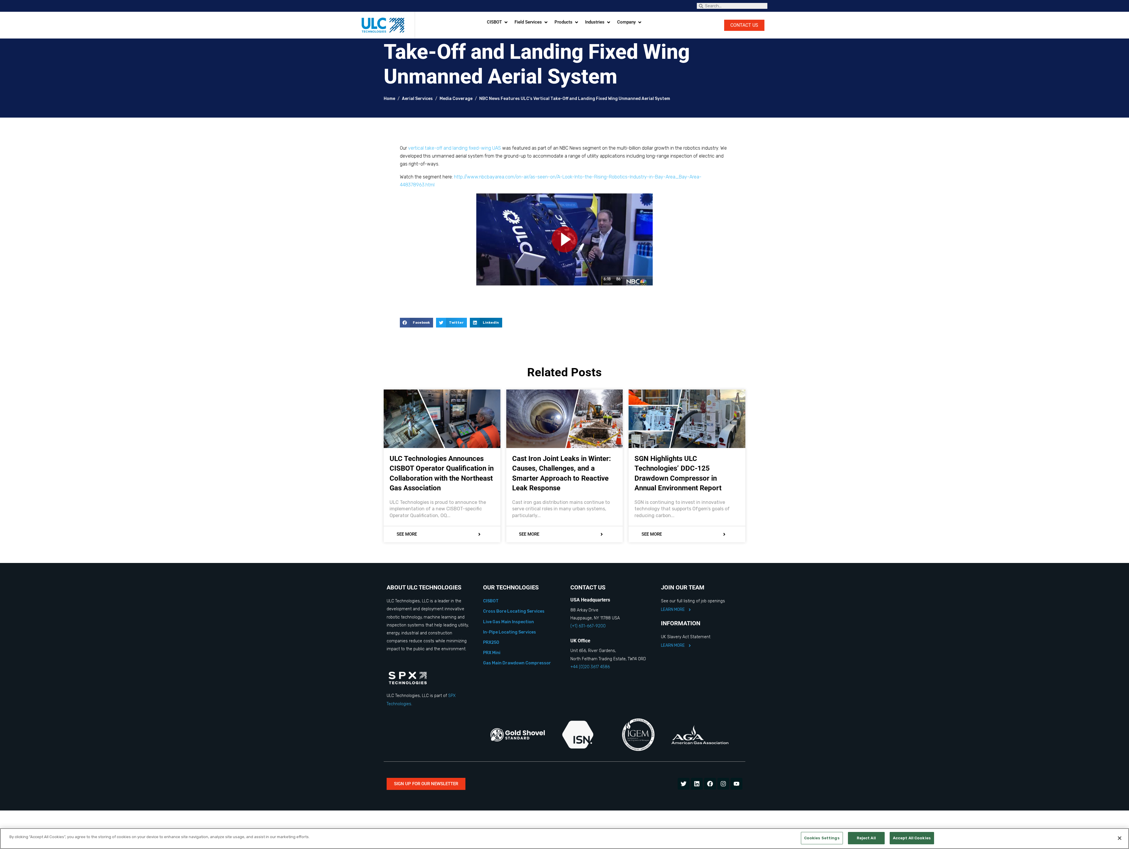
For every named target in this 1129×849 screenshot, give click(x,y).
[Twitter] (683, 784)
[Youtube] (736, 784)
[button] (498, 22)
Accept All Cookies (912, 838)
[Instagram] (723, 784)
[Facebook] (710, 784)
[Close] (1119, 838)
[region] (564, 838)
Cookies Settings (822, 838)
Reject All (866, 838)
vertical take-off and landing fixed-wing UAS (454, 148)
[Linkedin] (697, 784)
